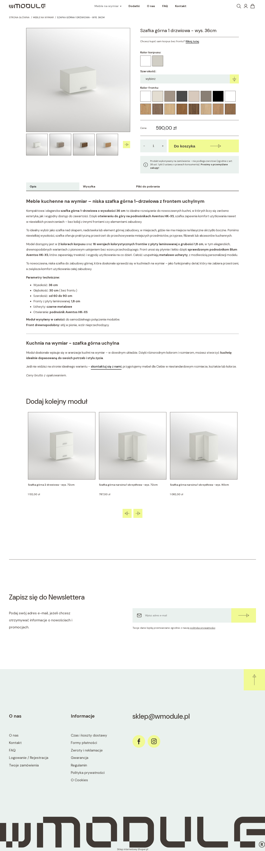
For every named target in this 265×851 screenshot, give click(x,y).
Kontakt (15, 743)
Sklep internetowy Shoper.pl (132, 849)
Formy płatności (84, 743)
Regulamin (79, 765)
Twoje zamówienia (24, 765)
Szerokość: (148, 71)
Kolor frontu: (149, 88)
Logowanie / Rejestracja (28, 757)
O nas (14, 735)
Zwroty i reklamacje (87, 750)
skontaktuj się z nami (106, 366)
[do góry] (254, 679)
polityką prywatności (202, 627)
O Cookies (79, 780)
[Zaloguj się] (245, 6)
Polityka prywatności (88, 772)
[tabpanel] (132, 288)
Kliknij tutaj (192, 41)
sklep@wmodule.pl (161, 716)
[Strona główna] (27, 6)
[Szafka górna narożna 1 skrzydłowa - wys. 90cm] (203, 445)
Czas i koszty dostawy (89, 735)
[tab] (52, 186)
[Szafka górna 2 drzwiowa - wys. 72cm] (61, 445)
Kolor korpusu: (150, 52)
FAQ (12, 750)
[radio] (145, 61)
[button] (126, 144)
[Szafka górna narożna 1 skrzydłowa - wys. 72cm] (132, 445)
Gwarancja (79, 757)
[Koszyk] (252, 6)
